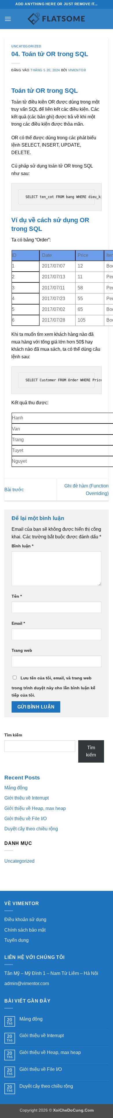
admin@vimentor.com (26, 983)
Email (18, 623)
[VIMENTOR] (56, 19)
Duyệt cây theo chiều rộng (31, 828)
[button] (7, 19)
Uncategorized (26, 46)
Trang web (22, 650)
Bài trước (14, 489)
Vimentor (77, 70)
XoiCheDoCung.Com (73, 1110)
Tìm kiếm (13, 735)
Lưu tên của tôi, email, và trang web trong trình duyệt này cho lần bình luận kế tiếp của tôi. (53, 687)
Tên (17, 596)
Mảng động (16, 787)
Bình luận (22, 546)
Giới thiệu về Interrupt (26, 797)
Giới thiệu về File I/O (25, 818)
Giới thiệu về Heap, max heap (35, 808)
